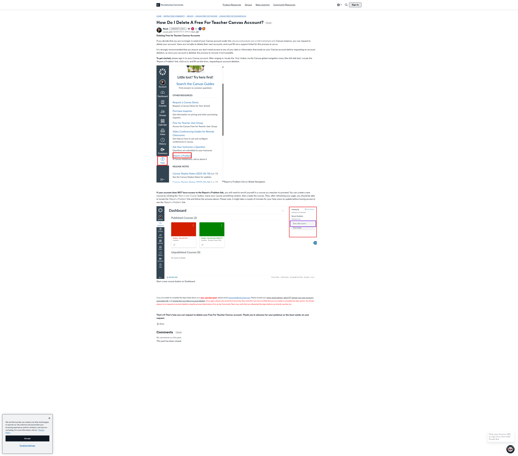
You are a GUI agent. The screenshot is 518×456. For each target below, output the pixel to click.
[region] (27, 434)
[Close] (49, 418)
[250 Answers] (203, 29)
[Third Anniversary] (200, 29)
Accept (27, 438)
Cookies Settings (27, 446)
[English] (169, 5)
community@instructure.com (239, 298)
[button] (159, 30)
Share (160, 324)
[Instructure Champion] (189, 29)
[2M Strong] (196, 29)
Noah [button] (165, 29)
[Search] (346, 4)
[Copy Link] (197, 32)
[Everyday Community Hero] (192, 29)
